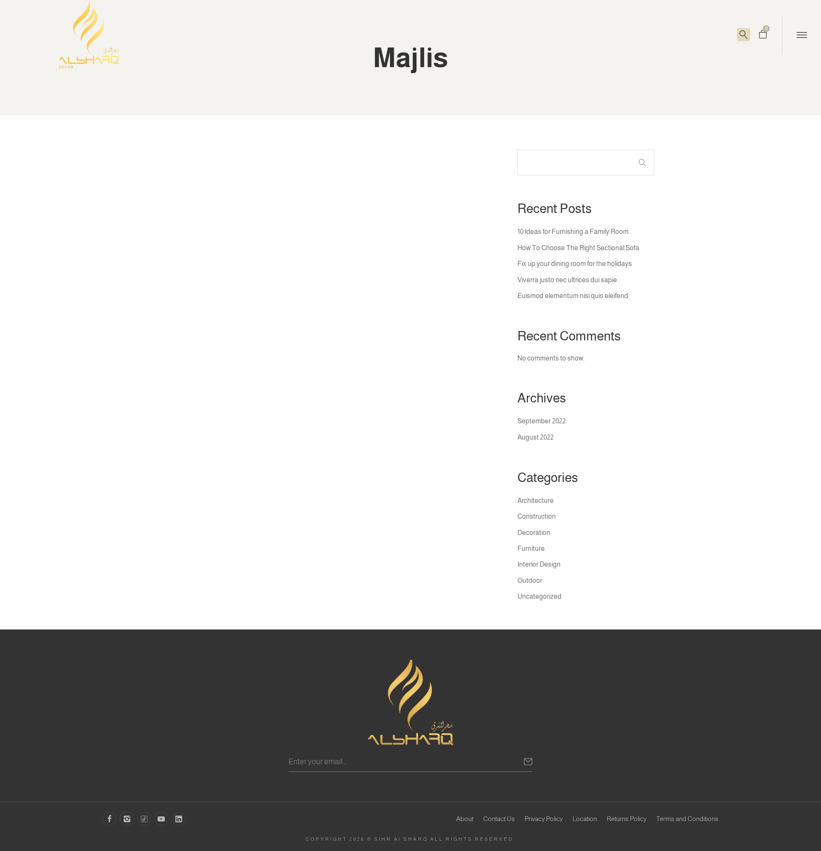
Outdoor (529, 580)
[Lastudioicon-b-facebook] (109, 818)
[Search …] (743, 34)
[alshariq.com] (410, 702)
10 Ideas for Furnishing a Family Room (573, 231)
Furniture (531, 548)
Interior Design (539, 564)
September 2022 (541, 421)
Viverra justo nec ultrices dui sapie (567, 280)
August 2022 (535, 437)
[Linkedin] (179, 818)
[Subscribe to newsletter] (528, 762)
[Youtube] (161, 818)
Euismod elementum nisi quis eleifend (572, 295)
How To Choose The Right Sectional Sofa (578, 247)
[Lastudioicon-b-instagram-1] (126, 818)
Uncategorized (539, 596)
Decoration (533, 532)
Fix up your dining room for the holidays (574, 263)
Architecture (535, 500)
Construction (536, 516)
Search (642, 162)
